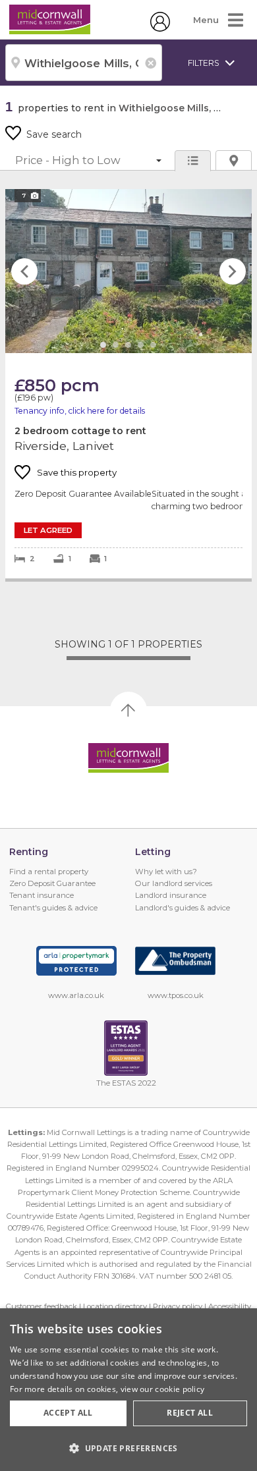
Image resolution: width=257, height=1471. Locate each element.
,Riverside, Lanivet (128, 383)
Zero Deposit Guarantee (52, 883)
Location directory (115, 1306)
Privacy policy (177, 1306)
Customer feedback (41, 1306)
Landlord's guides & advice (182, 907)
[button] (128, 1448)
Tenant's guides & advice (53, 907)
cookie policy (179, 1389)
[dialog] (128, 1389)
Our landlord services (173, 883)
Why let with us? (166, 871)
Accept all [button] (68, 1412)
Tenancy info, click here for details (79, 411)
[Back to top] (128, 758)
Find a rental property (48, 871)
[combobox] (83, 62)
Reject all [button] (190, 1412)
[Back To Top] (128, 710)
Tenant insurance (41, 895)
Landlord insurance (170, 895)
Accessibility (229, 1306)
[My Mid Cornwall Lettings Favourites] (160, 28)
